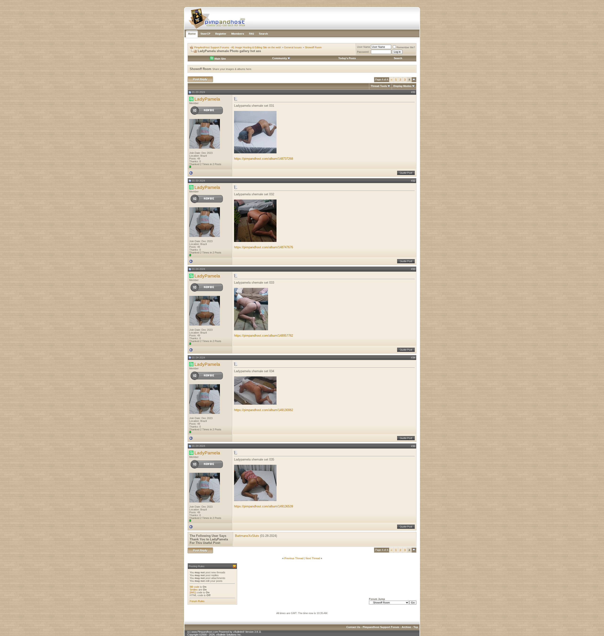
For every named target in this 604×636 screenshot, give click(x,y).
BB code (194, 586)
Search (398, 58)
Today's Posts (347, 58)
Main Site (220, 58)
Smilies (194, 589)
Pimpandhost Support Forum (381, 627)
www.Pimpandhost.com (204, 631)
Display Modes (402, 86)
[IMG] (193, 592)
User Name (363, 46)
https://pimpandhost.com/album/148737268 (263, 158)
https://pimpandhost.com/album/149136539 (263, 506)
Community (279, 58)
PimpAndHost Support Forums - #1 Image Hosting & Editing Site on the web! (237, 47)
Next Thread (313, 558)
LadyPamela (207, 99)
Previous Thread (293, 558)
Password (363, 51)
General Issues (293, 47)
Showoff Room (313, 47)
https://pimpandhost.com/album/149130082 (263, 410)
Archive (406, 627)
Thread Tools (379, 86)
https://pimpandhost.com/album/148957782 (263, 335)
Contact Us (353, 627)
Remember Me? (406, 47)
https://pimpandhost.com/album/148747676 (263, 247)
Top (415, 627)
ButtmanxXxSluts (247, 536)
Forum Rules (197, 601)
